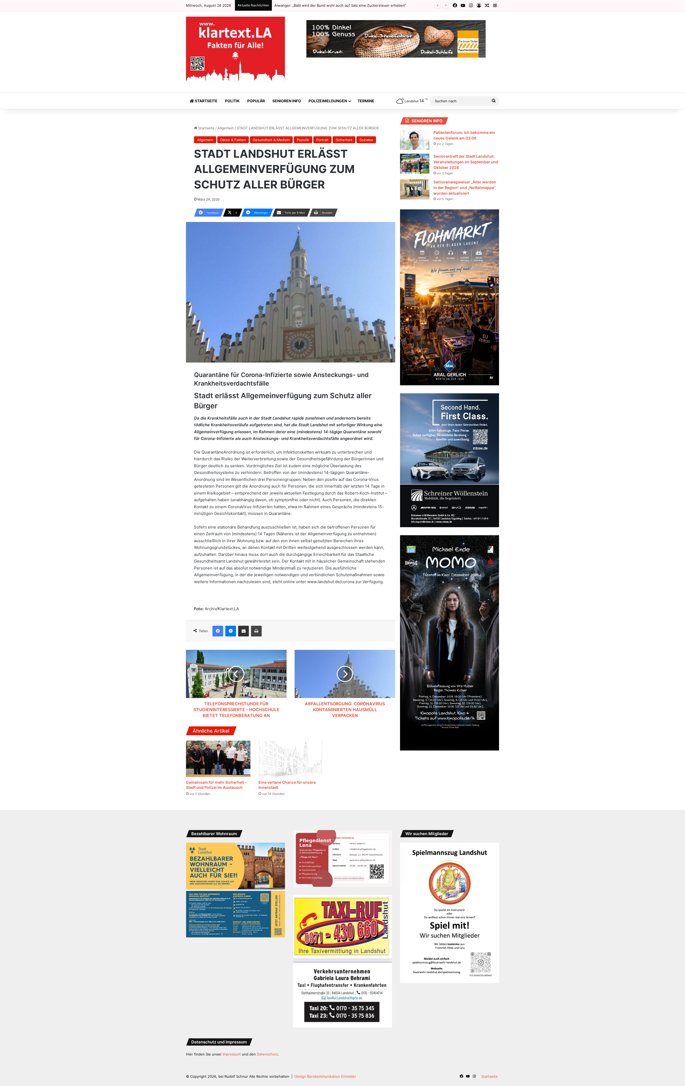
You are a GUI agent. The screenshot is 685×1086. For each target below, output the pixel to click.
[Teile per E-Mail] (243, 631)
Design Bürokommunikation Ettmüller (325, 1076)
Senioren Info (286, 101)
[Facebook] (217, 631)
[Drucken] (256, 631)
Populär (256, 101)
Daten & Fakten (233, 140)
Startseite (206, 101)
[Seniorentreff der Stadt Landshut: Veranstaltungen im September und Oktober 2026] (414, 164)
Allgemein (226, 128)
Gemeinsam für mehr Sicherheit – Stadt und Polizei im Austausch (329, 5)
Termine (365, 101)
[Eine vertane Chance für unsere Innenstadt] (290, 759)
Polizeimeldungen (328, 101)
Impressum (232, 1054)
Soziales (366, 140)
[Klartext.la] (235, 49)
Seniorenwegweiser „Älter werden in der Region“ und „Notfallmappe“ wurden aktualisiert (464, 187)
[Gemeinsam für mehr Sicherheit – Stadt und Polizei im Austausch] (218, 759)
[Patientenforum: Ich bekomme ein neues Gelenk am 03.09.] (414, 140)
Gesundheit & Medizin (271, 140)
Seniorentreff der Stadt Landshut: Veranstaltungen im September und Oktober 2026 (465, 162)
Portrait (322, 140)
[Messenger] (230, 631)
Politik (232, 101)
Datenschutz (267, 1054)
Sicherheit (344, 140)
